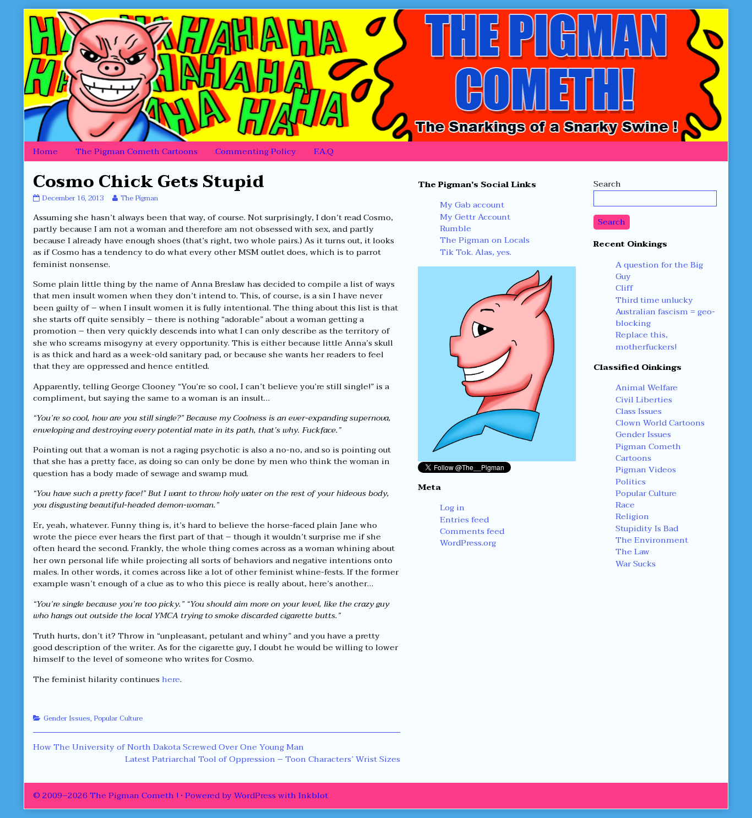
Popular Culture (118, 718)
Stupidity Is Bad (646, 528)
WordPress (255, 795)
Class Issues (638, 411)
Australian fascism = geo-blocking (665, 317)
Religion (632, 516)
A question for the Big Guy (659, 270)
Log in (452, 507)
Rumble (455, 228)
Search (607, 184)
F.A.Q (324, 151)
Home (45, 151)
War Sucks (635, 564)
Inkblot (313, 795)
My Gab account (472, 205)
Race (625, 505)
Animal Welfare (646, 387)
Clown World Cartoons (660, 423)
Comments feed (472, 531)
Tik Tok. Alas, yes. (475, 252)
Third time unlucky (654, 300)
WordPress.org (468, 543)
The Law (632, 551)
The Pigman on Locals (485, 240)
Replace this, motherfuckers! (646, 340)
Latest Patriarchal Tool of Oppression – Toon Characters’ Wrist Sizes (262, 759)
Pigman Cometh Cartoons (648, 452)
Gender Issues (66, 718)
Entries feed (464, 519)
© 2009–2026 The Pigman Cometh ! (105, 795)
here (171, 679)
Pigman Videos (645, 469)
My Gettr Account (475, 217)
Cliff (624, 288)
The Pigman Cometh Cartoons (136, 151)
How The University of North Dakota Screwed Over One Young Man (168, 747)
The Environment (651, 540)
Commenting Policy (255, 151)
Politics (630, 482)
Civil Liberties (643, 399)
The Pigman (139, 198)
